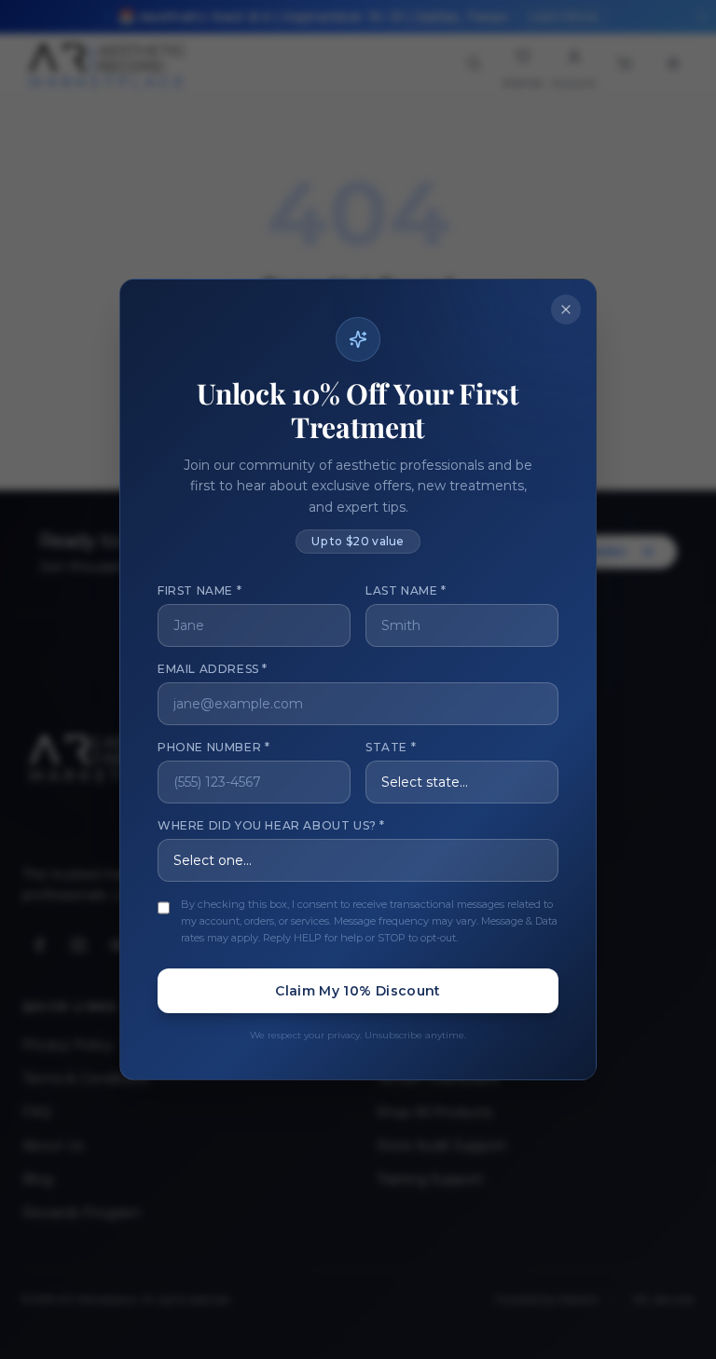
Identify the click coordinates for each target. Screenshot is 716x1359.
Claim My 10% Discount (357, 990)
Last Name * (406, 590)
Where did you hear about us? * (271, 825)
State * (390, 747)
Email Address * (213, 669)
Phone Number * (213, 747)
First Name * (199, 590)
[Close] (566, 309)
